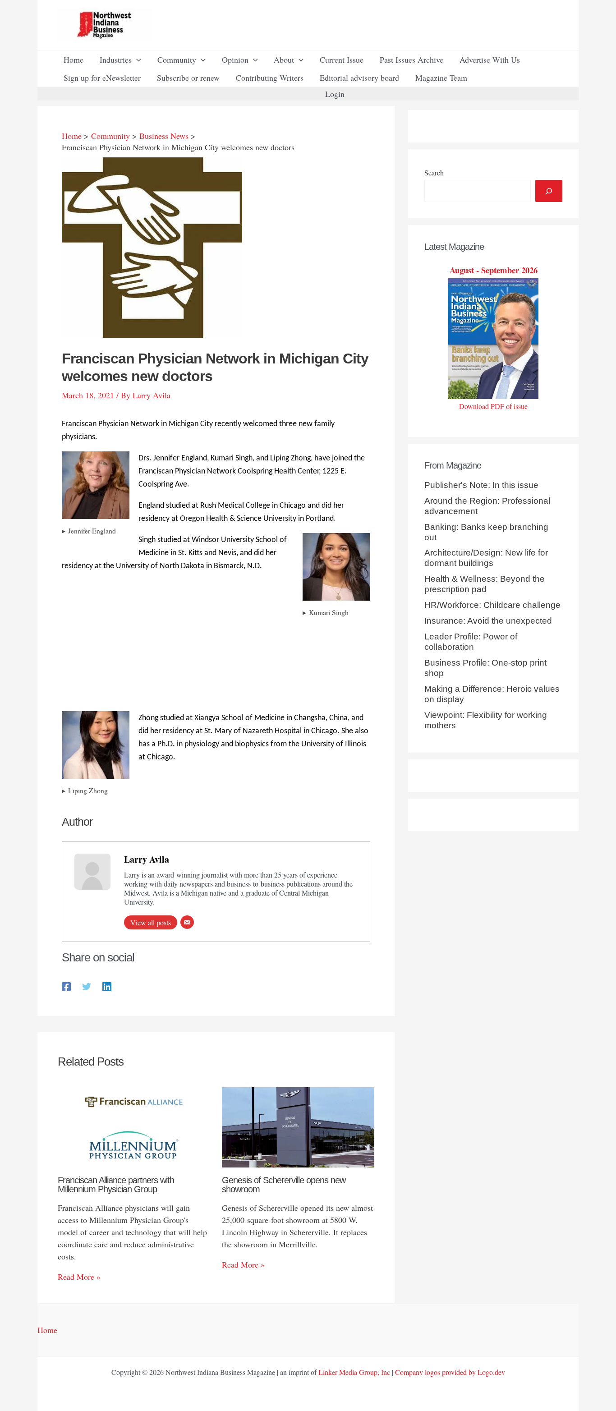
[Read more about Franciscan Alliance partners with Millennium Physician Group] (134, 1126)
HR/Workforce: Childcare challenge (492, 605)
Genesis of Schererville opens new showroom (283, 1184)
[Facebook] (66, 985)
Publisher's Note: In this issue (481, 485)
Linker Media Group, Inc (354, 1372)
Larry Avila (146, 859)
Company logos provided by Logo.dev (450, 1372)
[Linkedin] (106, 985)
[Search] (548, 191)
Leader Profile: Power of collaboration (470, 642)
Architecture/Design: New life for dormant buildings (486, 558)
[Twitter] (86, 985)
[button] (136, 60)
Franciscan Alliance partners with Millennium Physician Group (116, 1184)
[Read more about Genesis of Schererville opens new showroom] (298, 1126)
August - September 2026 (494, 270)
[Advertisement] (216, 699)
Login (335, 93)
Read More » (79, 1276)
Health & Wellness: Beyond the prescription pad (484, 584)
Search (434, 172)
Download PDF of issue (493, 406)
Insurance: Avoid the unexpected (488, 620)
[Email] (187, 922)
